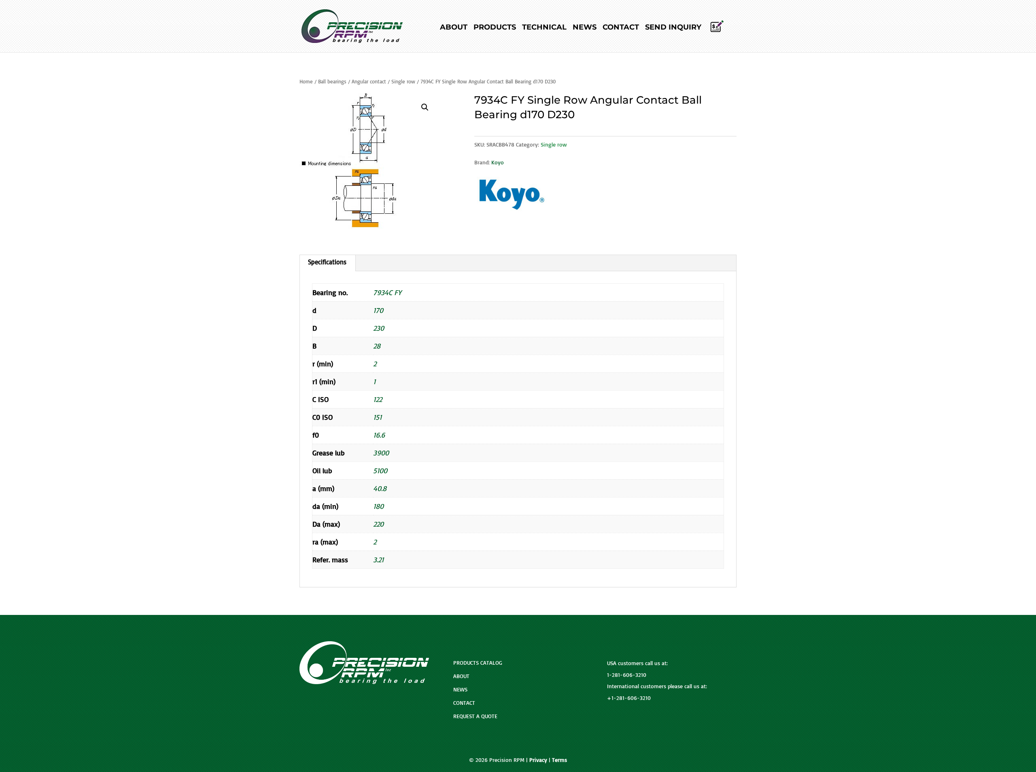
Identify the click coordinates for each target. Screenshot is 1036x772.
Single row (403, 81)
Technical (544, 28)
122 (377, 399)
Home (306, 81)
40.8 (379, 488)
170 (378, 310)
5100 (380, 470)
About (453, 28)
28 (376, 345)
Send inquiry (673, 28)
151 (377, 417)
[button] (425, 107)
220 (378, 523)
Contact (621, 28)
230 (378, 327)
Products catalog (477, 662)
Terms (559, 759)
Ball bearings (332, 81)
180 (378, 506)
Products (494, 28)
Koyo (497, 162)
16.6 (379, 434)
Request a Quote (475, 715)
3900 (381, 452)
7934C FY (387, 292)
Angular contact (369, 81)
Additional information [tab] (327, 263)
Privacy (538, 759)
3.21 (378, 559)
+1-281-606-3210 (629, 697)
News (585, 28)
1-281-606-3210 (626, 674)
